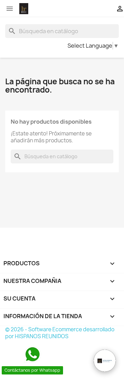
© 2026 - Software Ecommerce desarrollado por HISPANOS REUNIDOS (59, 333)
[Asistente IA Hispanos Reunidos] (105, 361)
